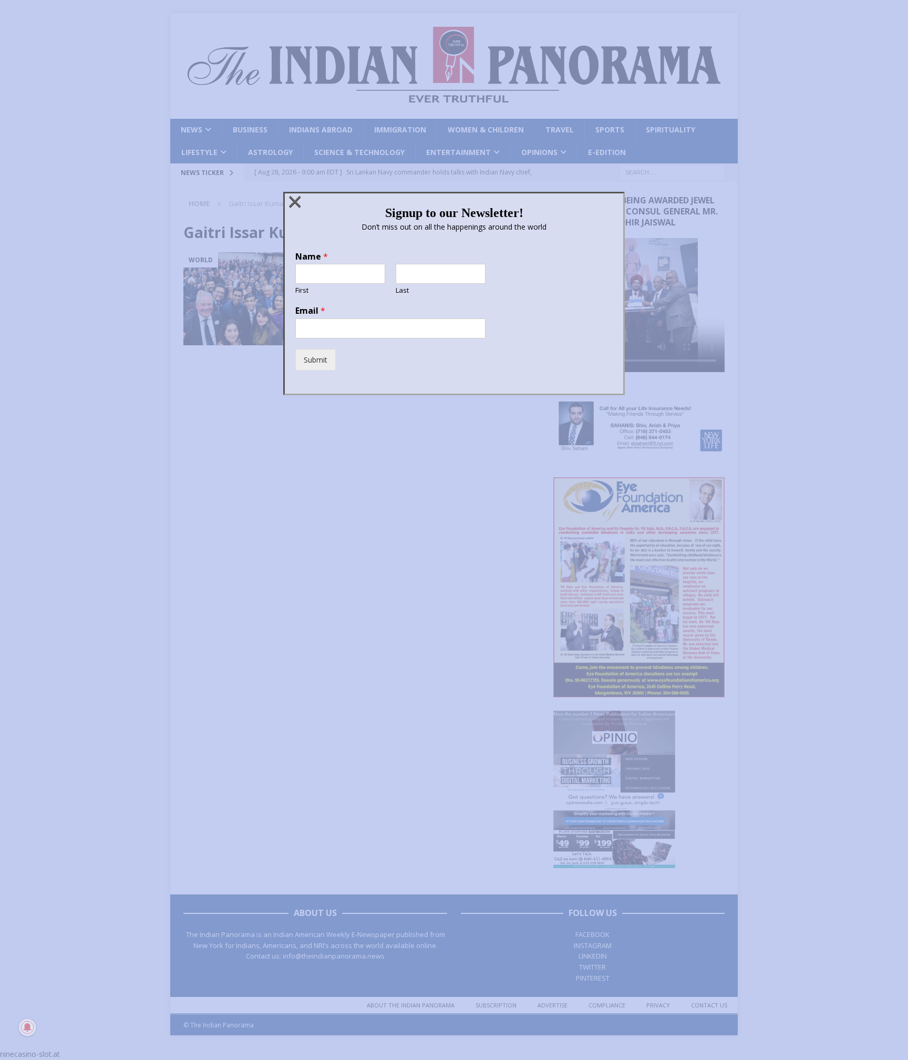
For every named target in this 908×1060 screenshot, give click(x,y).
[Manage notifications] (27, 1027)
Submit (315, 360)
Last (402, 290)
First (301, 290)
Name (311, 256)
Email (310, 310)
